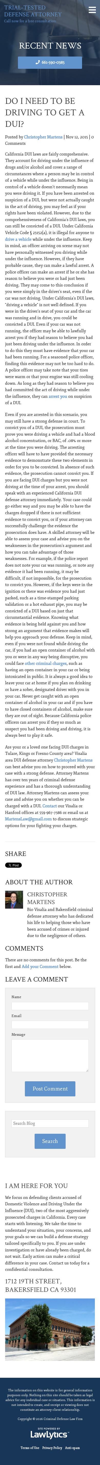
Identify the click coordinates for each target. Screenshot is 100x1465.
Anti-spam (72, 1448)
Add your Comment (40, 966)
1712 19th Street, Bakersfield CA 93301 (40, 1285)
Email (17, 1016)
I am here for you (36, 1186)
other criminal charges (46, 663)
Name (16, 997)
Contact (50, 806)
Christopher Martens (43, 137)
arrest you (58, 396)
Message (18, 1034)
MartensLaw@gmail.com (28, 819)
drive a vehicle (18, 239)
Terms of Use (30, 1448)
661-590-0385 (53, 62)
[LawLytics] (50, 1433)
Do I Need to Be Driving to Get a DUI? (45, 112)
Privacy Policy (52, 1448)
